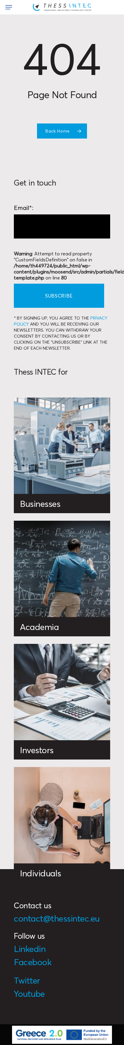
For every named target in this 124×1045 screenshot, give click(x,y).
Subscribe (59, 296)
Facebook (32, 962)
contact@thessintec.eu (57, 918)
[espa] (62, 1034)
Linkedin (29, 949)
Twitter (27, 980)
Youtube (29, 993)
